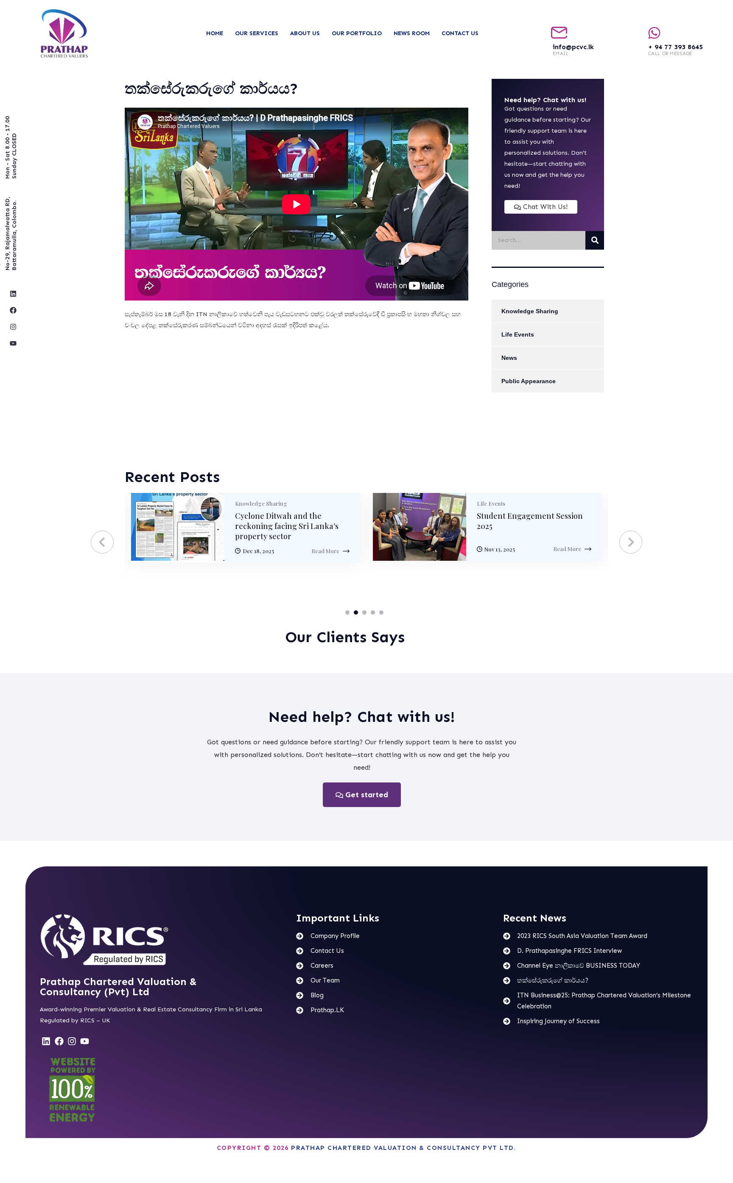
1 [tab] (347, 612)
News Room (412, 33)
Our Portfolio (357, 33)
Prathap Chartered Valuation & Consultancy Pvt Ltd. (403, 1148)
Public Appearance (528, 381)
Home (214, 33)
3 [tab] (364, 612)
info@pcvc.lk (573, 47)
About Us (305, 33)
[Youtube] (13, 343)
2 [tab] (356, 612)
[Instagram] (13, 327)
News (509, 357)
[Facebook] (13, 310)
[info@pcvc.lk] (559, 33)
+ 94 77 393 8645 (675, 47)
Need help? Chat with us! (362, 716)
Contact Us (460, 33)
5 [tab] (381, 612)
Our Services (256, 33)
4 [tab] (373, 612)
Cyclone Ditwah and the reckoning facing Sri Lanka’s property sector (287, 526)
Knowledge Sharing (529, 311)
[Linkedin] (13, 294)
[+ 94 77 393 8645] (654, 33)
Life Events (517, 334)
